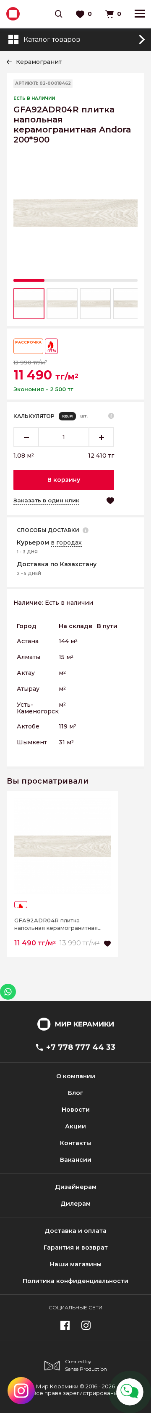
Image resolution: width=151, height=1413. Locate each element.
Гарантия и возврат (76, 1247)
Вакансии (75, 1159)
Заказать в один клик (46, 500)
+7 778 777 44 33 (80, 1047)
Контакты (75, 1143)
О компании (75, 1076)
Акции (75, 1126)
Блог (75, 1093)
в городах (66, 542)
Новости (76, 1109)
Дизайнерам (75, 1187)
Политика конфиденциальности (75, 1281)
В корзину (63, 480)
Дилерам (75, 1203)
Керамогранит (39, 62)
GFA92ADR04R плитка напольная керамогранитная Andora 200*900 (56, 924)
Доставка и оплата (75, 1230)
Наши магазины (76, 1264)
